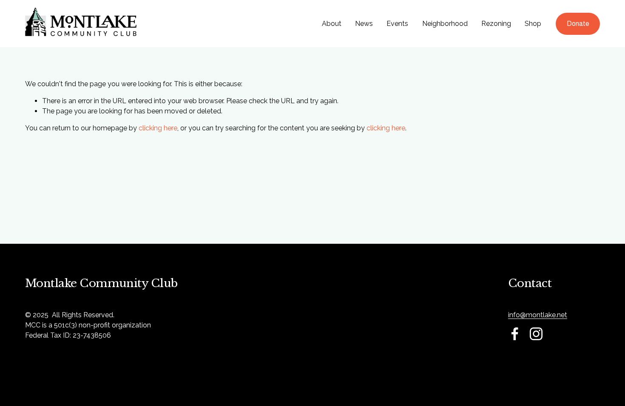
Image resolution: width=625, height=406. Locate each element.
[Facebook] (515, 334)
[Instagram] (536, 334)
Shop (533, 24)
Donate (578, 23)
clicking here (158, 128)
